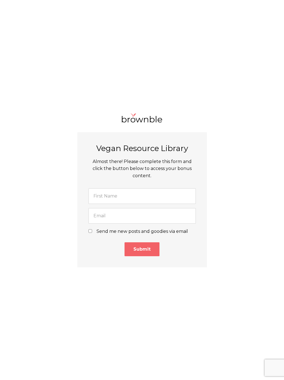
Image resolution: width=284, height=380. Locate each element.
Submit (142, 249)
